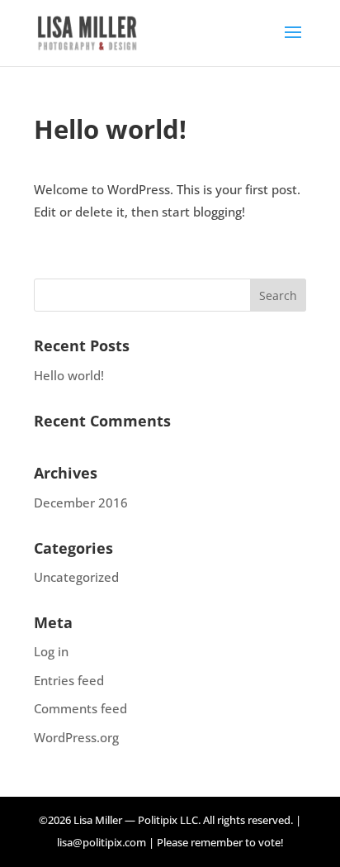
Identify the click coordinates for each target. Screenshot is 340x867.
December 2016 (81, 502)
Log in (51, 651)
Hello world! (69, 375)
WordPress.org (76, 737)
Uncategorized (76, 577)
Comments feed (80, 708)
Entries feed (69, 680)
